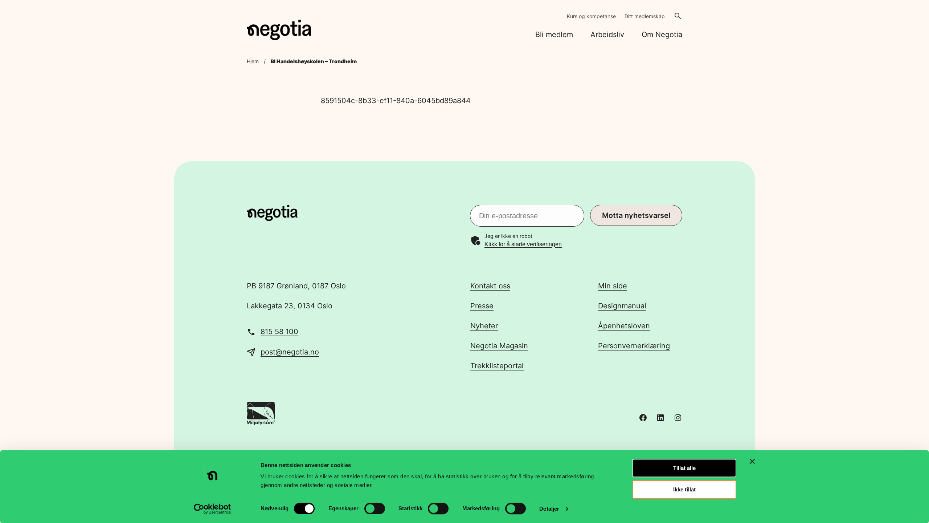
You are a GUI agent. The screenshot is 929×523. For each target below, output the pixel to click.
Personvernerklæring (634, 345)
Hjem (253, 61)
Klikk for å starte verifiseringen (523, 244)
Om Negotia (662, 34)
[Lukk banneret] (752, 461)
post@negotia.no (290, 352)
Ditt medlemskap (645, 16)
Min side (612, 285)
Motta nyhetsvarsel (636, 215)
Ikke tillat (684, 489)
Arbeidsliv (607, 34)
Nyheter (484, 325)
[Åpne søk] (678, 16)
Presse (482, 305)
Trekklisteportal (497, 365)
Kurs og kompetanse (591, 16)
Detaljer (549, 509)
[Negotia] (279, 30)
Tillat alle (684, 468)
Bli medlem (554, 34)
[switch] (374, 508)
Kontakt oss (490, 285)
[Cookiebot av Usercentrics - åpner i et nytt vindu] (212, 508)
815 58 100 (279, 331)
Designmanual (622, 305)
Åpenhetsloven (624, 325)
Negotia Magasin (499, 345)
